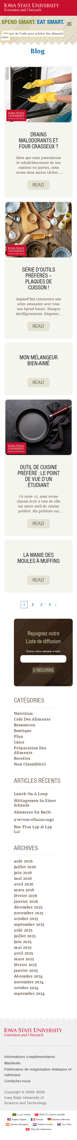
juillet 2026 (25, 867)
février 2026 (25, 895)
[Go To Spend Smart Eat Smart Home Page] (31, 7)
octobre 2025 (26, 918)
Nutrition (23, 713)
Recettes (22, 758)
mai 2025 (23, 947)
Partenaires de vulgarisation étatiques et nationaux (37, 1072)
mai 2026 (23, 878)
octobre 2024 (26, 987)
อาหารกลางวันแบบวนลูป (34, 819)
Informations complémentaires (29, 1056)
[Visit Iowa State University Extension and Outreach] (38, 1032)
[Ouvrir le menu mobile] (69, 24)
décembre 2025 (28, 907)
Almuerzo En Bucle (32, 812)
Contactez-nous (17, 1081)
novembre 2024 (29, 982)
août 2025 (23, 930)
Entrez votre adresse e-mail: (43, 651)
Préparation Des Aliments (30, 750)
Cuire (19, 742)
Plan (18, 736)
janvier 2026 (26, 901)
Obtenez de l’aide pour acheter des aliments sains (32, 35)
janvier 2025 (26, 970)
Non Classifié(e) (30, 764)
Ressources (24, 725)
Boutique (22, 730)
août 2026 (23, 861)
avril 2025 (23, 953)
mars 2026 (24, 890)
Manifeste (12, 1063)
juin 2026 (23, 872)
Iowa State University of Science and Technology (25, 1100)
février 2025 (25, 964)
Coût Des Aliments (32, 719)
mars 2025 (24, 959)
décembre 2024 (28, 976)
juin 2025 (23, 941)
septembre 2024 (29, 993)
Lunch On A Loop (31, 794)
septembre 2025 (29, 924)
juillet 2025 (25, 936)
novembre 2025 (28, 913)
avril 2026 (23, 884)
